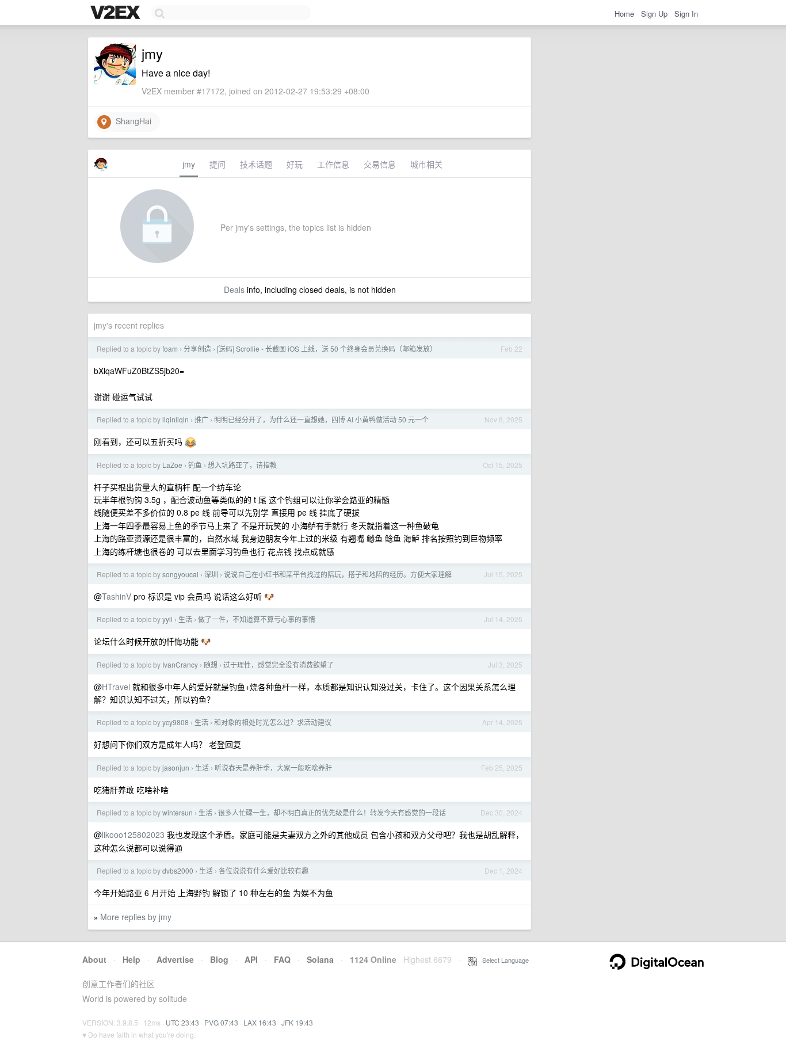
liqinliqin (175, 419)
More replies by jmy (135, 917)
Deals (234, 289)
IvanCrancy (180, 664)
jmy (188, 164)
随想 (211, 664)
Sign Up (654, 13)
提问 (217, 164)
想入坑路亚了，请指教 (242, 465)
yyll (167, 619)
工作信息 (333, 164)
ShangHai (131, 121)
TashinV (116, 596)
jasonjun (175, 767)
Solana (320, 959)
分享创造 (197, 348)
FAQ (282, 959)
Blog (219, 959)
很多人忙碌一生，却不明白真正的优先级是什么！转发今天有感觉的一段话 (332, 812)
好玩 (295, 164)
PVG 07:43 (221, 1022)
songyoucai (180, 574)
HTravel (116, 686)
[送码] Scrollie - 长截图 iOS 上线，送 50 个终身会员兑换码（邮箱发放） (327, 348)
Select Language (503, 960)
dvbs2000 (177, 870)
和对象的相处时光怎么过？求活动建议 (272, 722)
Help (131, 959)
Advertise (175, 959)
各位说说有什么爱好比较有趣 (263, 870)
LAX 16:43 (259, 1022)
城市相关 (426, 164)
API (251, 959)
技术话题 (256, 164)
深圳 (211, 574)
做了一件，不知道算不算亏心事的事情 (256, 619)
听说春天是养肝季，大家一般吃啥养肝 (273, 767)
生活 (185, 619)
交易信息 (380, 164)
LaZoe (172, 465)
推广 (201, 419)
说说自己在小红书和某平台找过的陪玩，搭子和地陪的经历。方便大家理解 (338, 574)
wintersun (177, 812)
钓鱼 (195, 465)
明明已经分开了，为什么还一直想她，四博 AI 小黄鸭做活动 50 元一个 (321, 419)
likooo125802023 (133, 834)
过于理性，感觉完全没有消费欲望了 (278, 664)
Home (624, 13)
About (94, 959)
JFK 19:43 (297, 1022)
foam (170, 348)
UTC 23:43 (182, 1022)
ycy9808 (175, 722)
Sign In (686, 13)
